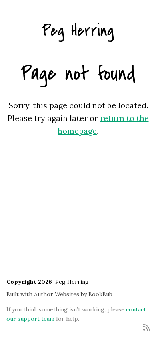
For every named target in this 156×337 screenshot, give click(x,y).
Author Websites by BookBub (73, 294)
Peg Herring (78, 30)
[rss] (146, 327)
